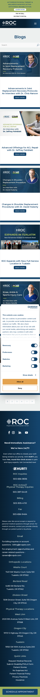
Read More (20, 97)
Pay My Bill (20, 13)
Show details (28, 375)
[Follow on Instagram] (13, 432)
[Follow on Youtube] (26, 433)
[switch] (34, 352)
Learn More (20, 9)
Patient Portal (20, 16)
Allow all (20, 382)
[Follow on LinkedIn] (20, 433)
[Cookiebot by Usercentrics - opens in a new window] (28, 307)
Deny (20, 388)
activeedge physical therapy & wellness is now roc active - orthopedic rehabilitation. (20, 4)
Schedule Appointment (20, 692)
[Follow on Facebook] (9, 433)
